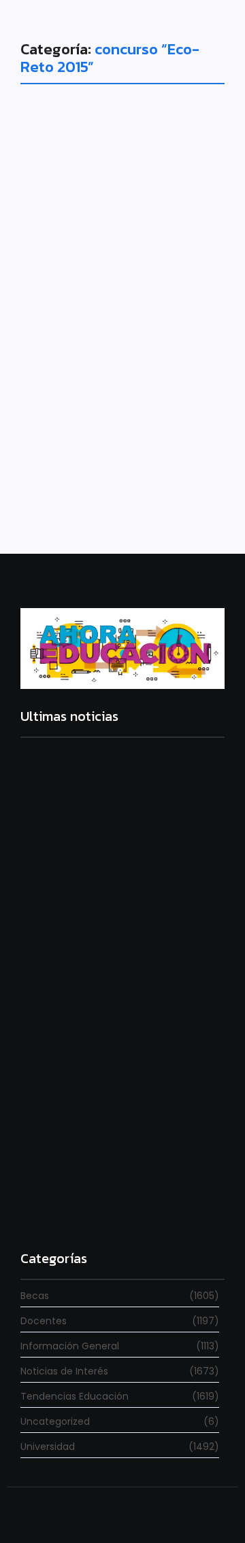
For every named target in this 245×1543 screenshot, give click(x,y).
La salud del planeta (119, 359)
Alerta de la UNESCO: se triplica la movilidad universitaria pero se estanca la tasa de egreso (119, 1051)
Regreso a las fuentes (74, 1209)
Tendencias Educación (90, 336)
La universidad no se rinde (86, 876)
